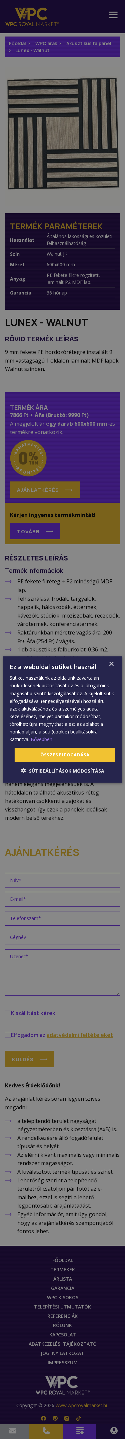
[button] (62, 770)
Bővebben (41, 739)
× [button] (111, 664)
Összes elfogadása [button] (65, 755)
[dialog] (62, 719)
